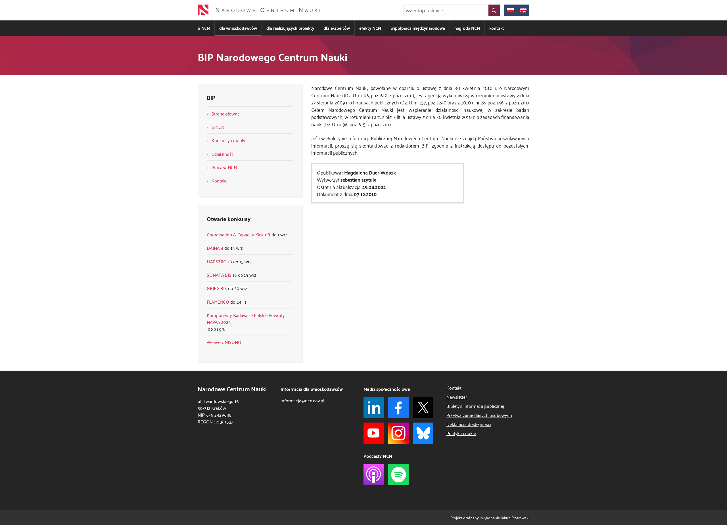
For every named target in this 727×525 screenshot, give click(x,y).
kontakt (496, 28)
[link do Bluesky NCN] (423, 433)
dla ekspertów (336, 28)
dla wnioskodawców (238, 28)
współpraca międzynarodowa (417, 28)
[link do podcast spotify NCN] (398, 474)
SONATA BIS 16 (222, 275)
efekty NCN (370, 28)
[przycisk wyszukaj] (494, 10)
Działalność (223, 154)
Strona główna (226, 113)
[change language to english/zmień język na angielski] (523, 10)
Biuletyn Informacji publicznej (475, 406)
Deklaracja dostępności (468, 424)
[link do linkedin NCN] (374, 407)
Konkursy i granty (228, 140)
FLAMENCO (218, 302)
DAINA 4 (215, 248)
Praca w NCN (224, 167)
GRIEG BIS (217, 288)
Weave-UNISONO (224, 342)
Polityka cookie (461, 433)
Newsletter (456, 397)
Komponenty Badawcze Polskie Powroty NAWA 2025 (246, 318)
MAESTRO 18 (219, 261)
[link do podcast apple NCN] (374, 474)
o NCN (204, 28)
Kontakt (219, 180)
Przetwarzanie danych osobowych (479, 415)
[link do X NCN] (423, 407)
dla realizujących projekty (290, 28)
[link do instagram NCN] (398, 433)
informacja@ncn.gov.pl (302, 400)
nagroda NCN (467, 28)
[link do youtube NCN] (374, 433)
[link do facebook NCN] (398, 407)
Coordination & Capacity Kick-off (238, 234)
